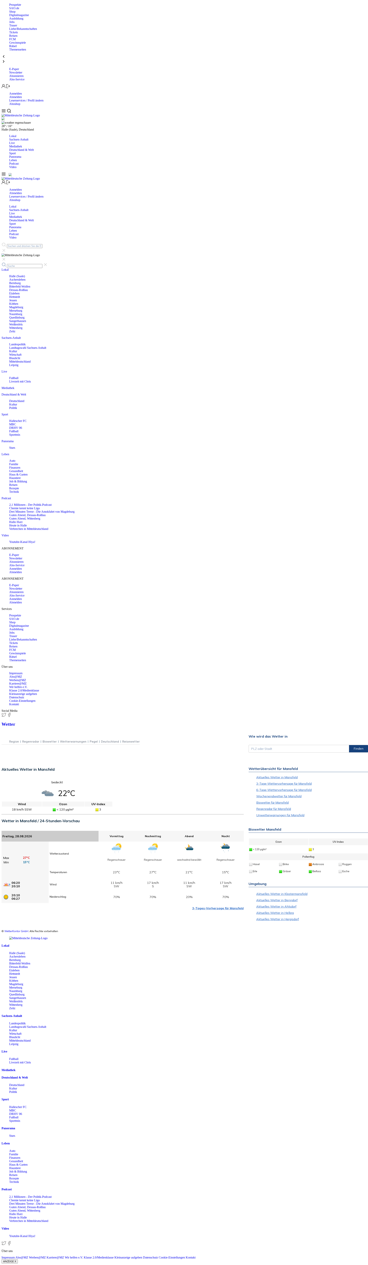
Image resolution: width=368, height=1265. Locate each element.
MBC (12, 424)
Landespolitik (17, 344)
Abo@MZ (15, 676)
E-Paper (14, 69)
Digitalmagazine (19, 15)
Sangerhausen (17, 321)
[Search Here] (9, 112)
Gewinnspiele (17, 42)
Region (14, 741)
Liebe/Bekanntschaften (23, 28)
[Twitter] (4, 716)
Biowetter (50, 741)
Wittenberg (15, 327)
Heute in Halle (18, 525)
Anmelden (15, 93)
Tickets (13, 32)
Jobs (12, 22)
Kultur (13, 351)
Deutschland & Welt (21, 149)
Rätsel (13, 46)
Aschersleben (17, 279)
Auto (12, 460)
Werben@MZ (17, 680)
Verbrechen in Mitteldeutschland (28, 528)
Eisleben (14, 293)
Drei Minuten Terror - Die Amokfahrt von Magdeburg (42, 511)
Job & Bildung (18, 481)
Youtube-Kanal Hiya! (22, 541)
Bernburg (15, 283)
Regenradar (30, 741)
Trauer (13, 25)
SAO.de (14, 8)
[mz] (28, 938)
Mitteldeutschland (20, 361)
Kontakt (14, 704)
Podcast (14, 163)
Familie (13, 464)
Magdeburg (16, 307)
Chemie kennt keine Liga (24, 508)
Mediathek (15, 146)
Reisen (13, 35)
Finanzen (14, 467)
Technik (14, 491)
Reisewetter (131, 741)
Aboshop (14, 103)
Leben (13, 160)
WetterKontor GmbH (16, 931)
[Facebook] (9, 716)
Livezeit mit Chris (20, 381)
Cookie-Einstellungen (22, 700)
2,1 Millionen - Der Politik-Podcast (30, 504)
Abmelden (15, 97)
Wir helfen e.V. (18, 687)
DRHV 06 (15, 427)
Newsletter (15, 72)
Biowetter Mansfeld (265, 829)
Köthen (13, 303)
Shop (12, 11)
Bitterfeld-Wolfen (19, 286)
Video (12, 167)
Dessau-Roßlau (18, 290)
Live (12, 143)
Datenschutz (16, 697)
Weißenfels (16, 324)
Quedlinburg (17, 317)
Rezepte (14, 488)
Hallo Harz (16, 522)
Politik (13, 407)
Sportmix (14, 434)
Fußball (13, 378)
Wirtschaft (15, 354)
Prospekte (15, 4)
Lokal (12, 136)
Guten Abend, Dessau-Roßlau (27, 515)
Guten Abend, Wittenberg (24, 518)
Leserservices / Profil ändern (26, 100)
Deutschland (16, 401)
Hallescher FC (18, 420)
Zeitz (12, 331)
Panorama (15, 156)
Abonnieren (16, 76)
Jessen (13, 300)
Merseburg (15, 310)
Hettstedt (14, 296)
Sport (12, 153)
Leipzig (13, 365)
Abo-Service (17, 79)
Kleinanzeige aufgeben (23, 693)
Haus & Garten (18, 474)
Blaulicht (14, 358)
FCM (12, 39)
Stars (12, 447)
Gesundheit (16, 471)
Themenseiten (17, 49)
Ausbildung (16, 18)
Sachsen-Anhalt (18, 139)
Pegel (94, 741)
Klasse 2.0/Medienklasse (24, 690)
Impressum (15, 673)
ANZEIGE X (9, 1261)
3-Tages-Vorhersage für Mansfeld (218, 908)
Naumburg (15, 314)
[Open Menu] (4, 112)
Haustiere (15, 478)
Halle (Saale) (17, 276)
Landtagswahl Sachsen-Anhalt (27, 347)
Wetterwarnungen (73, 741)
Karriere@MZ (18, 683)
